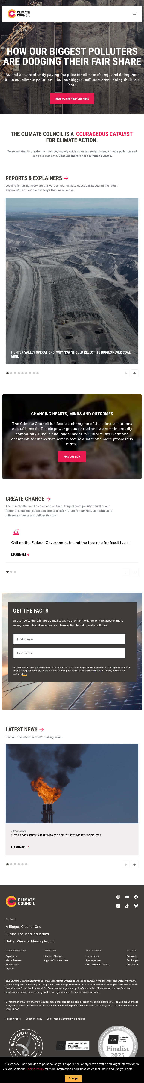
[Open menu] (134, 13)
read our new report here (72, 98)
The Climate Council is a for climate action (71, 137)
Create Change (25, 499)
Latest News (22, 730)
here (97, 670)
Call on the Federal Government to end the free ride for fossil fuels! (70, 543)
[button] (7, 373)
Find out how (72, 456)
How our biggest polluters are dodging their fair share (72, 56)
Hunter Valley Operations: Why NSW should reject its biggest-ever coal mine (70, 354)
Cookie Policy (35, 1069)
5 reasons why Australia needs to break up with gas (56, 835)
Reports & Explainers (34, 178)
